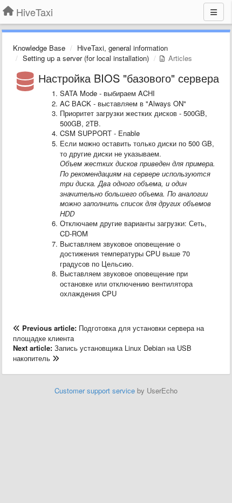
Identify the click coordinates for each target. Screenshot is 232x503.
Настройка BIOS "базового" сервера (128, 78)
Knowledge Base (39, 48)
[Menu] (213, 12)
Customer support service (94, 390)
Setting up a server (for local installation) (86, 58)
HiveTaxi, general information (122, 48)
